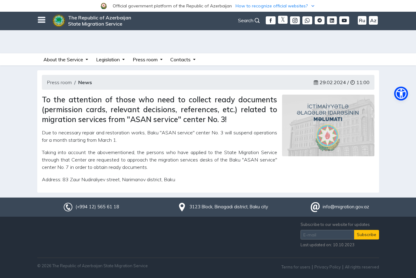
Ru (362, 20)
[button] (208, 6)
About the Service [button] (63, 59)
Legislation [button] (108, 59)
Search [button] (246, 20)
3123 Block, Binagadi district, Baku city (228, 207)
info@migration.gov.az (346, 207)
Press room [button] (146, 59)
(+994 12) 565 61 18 (97, 207)
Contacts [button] (181, 59)
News (85, 82)
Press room (59, 82)
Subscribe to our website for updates (335, 224)
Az (373, 20)
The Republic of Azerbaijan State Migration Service (99, 20)
